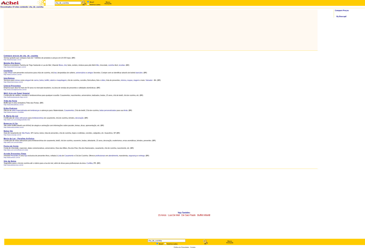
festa (126, 110)
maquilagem (62, 80)
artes (14, 110)
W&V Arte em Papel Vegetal (17, 93)
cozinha (111, 65)
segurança (133, 156)
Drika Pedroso (10, 108)
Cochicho (8, 71)
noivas (17, 80)
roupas (130, 80)
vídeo (103, 80)
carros (36, 80)
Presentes (15, 156)
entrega (142, 156)
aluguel (28, 80)
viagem (136, 80)
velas (17, 118)
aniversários (81, 73)
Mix (97, 65)
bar (55, 73)
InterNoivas (9, 78)
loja (25, 156)
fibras (61, 65)
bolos (41, 80)
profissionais (100, 156)
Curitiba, (90, 163)
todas (102, 110)
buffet (47, 80)
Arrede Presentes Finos (15, 154)
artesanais (24, 118)
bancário (139, 73)
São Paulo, (26, 133)
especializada (21, 110)
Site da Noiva (10, 161)
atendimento (113, 156)
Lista (60, 156)
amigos (90, 73)
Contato (192, 247)
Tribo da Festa (10, 101)
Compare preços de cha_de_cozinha (21, 56)
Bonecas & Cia (11, 123)
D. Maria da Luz (11, 116)
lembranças (34, 110)
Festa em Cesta (11, 146)
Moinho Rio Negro (12, 63)
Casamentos (69, 110)
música (123, 80)
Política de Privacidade (181, 247)
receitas (122, 65)
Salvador (149, 80)
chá (65, 65)
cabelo (52, 80)
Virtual (10, 73)
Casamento (68, 156)
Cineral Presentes (12, 86)
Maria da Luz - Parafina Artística (19, 139)
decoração (79, 118)
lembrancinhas (38, 118)
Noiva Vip (8, 131)
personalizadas (110, 110)
